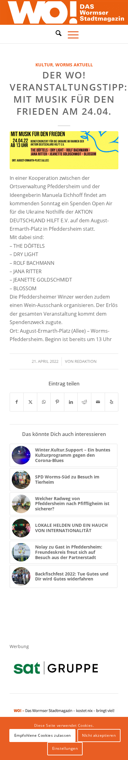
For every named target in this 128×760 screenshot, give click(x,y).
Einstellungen (65, 748)
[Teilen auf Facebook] (17, 402)
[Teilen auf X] (30, 402)
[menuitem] (55, 34)
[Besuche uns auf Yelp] (111, 402)
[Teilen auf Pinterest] (57, 402)
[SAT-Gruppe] (56, 667)
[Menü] (70, 34)
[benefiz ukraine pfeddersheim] (64, 150)
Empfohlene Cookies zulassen (42, 735)
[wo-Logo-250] (64, 12)
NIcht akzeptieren (99, 735)
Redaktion (86, 361)
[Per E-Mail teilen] (98, 402)
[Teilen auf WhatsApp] (44, 402)
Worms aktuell (74, 65)
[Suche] (55, 33)
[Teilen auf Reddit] (84, 402)
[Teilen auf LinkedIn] (71, 402)
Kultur (44, 65)
